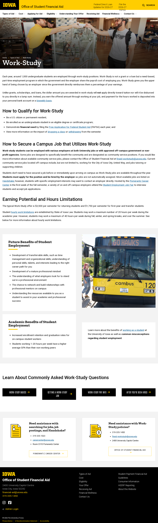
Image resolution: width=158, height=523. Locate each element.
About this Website (127, 489)
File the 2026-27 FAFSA (122, 7)
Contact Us (84, 496)
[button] (148, 5)
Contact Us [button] (129, 14)
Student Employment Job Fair (118, 185)
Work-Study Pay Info (97, 392)
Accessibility (44, 521)
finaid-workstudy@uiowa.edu (124, 436)
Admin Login (11, 509)
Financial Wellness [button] (110, 14)
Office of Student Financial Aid (42, 6)
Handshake (8, 181)
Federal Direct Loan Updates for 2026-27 (103, 6)
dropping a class (56, 131)
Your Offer (84, 485)
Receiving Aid (93, 14)
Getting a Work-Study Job (57, 394)
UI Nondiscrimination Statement (26, 521)
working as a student (133, 330)
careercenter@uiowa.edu (43, 440)
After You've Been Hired (137, 392)
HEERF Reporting (126, 485)
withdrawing (75, 131)
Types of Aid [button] (8, 14)
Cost (81, 478)
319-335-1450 (10, 495)
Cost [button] (21, 14)
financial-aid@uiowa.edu (14, 492)
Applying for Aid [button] (35, 14)
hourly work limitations (22, 212)
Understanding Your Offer (71, 14)
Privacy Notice (7, 521)
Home (4, 58)
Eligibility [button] (51, 14)
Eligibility (83, 481)
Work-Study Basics (17, 392)
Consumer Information (128, 481)
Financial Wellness (88, 493)
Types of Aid (14, 58)
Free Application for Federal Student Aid (69, 127)
